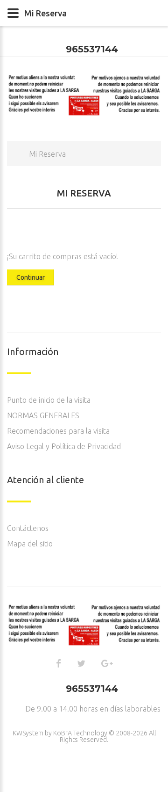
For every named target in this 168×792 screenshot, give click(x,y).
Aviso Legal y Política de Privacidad (64, 446)
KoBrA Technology (80, 733)
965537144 (92, 49)
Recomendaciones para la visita (58, 431)
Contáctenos (28, 528)
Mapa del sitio (30, 543)
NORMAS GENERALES (43, 415)
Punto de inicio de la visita (49, 400)
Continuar (30, 277)
